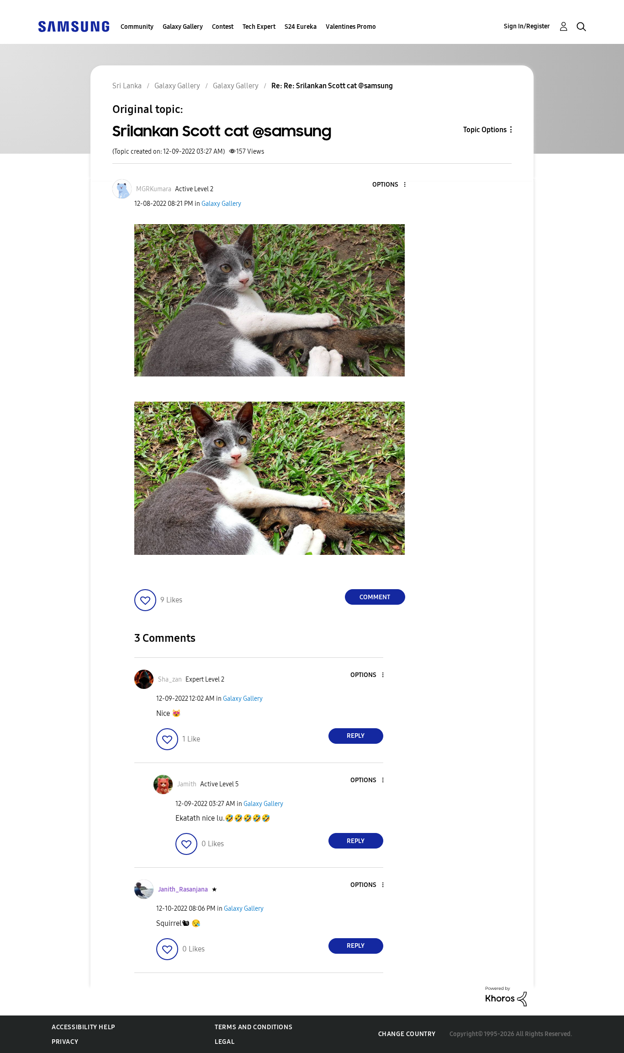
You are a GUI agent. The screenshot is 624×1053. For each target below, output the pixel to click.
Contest (222, 27)
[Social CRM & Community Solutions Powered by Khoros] (506, 995)
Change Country (407, 1034)
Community (137, 27)
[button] (389, 185)
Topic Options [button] (485, 129)
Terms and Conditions (253, 1027)
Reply (356, 736)
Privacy (65, 1042)
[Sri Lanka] (73, 25)
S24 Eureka (301, 27)
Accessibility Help (83, 1027)
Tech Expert (259, 27)
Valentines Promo (351, 27)
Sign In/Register (527, 26)
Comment (375, 597)
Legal (224, 1042)
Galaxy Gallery (183, 27)
